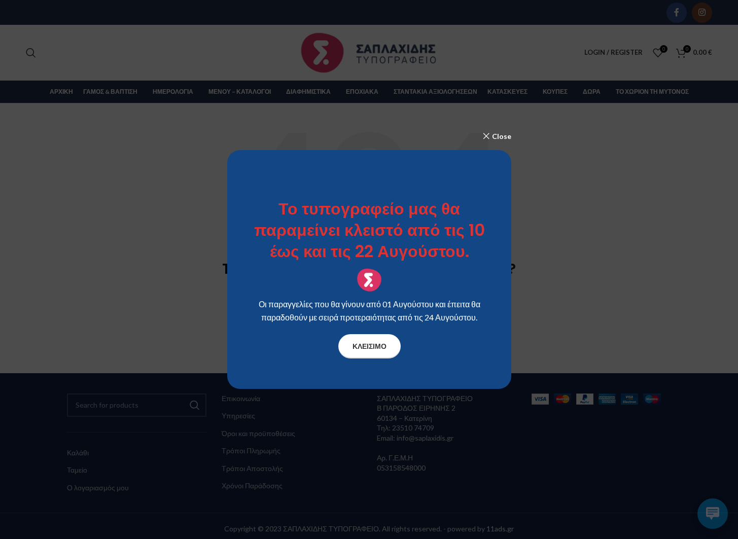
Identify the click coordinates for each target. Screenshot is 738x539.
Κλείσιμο (369, 346)
